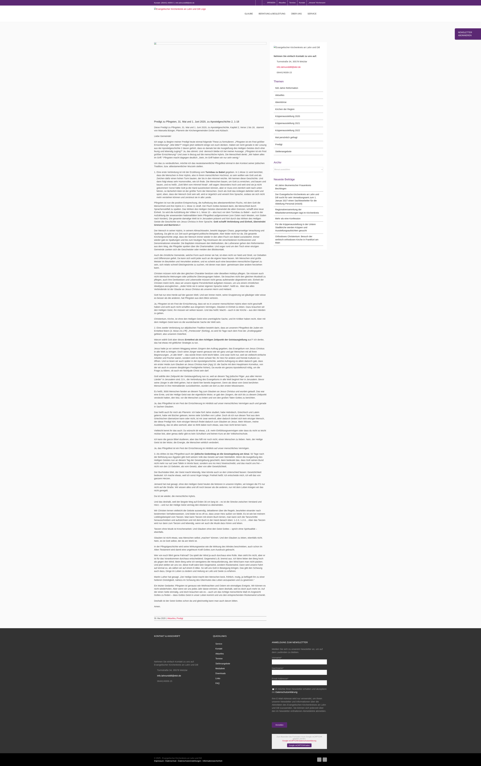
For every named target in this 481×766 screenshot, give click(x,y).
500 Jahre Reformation (286, 88)
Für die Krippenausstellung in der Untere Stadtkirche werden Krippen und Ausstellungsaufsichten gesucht (295, 227)
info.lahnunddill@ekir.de (184, 3)
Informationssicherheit (212, 761)
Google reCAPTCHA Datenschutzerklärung (299, 741)
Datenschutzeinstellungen (189, 761)
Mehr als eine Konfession (287, 218)
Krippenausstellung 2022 (287, 130)
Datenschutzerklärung (286, 692)
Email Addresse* (280, 678)
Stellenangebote (283, 151)
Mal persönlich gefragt (286, 137)
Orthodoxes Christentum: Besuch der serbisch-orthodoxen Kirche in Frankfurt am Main (296, 239)
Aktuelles (171, 618)
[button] (323, 14)
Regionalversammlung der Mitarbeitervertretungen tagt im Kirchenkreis (297, 211)
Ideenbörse (280, 102)
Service (218, 644)
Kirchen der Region (284, 109)
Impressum (159, 761)
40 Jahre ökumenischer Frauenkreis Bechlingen (293, 187)
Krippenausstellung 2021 (287, 123)
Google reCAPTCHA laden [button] (299, 745)
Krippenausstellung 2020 (287, 116)
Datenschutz (170, 761)
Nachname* (278, 668)
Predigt (180, 618)
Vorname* (277, 657)
